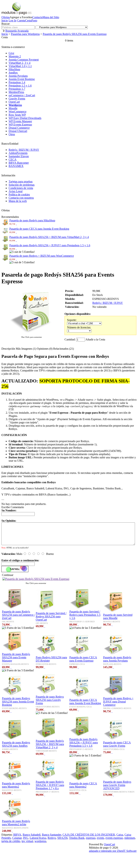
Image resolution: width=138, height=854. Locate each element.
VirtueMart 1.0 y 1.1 (20, 66)
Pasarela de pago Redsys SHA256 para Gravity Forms (50, 700)
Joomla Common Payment (24, 59)
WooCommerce (17, 111)
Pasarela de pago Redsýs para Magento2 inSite (16, 823)
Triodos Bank (76, 837)
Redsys (52, 837)
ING (25, 837)
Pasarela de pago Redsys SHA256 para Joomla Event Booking (18, 701)
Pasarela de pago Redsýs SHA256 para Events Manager (16, 657)
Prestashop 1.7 (17, 88)
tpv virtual (27, 841)
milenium (129, 837)
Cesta (28, 20)
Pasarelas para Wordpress (25, 34)
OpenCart (14, 101)
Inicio (4, 20)
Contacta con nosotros (21, 197)
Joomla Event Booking (22, 79)
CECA (13, 159)
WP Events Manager (20, 121)
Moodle (13, 108)
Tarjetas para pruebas (21, 181)
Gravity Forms (17, 98)
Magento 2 (15, 56)
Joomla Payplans (18, 75)
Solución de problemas (21, 184)
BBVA (17, 834)
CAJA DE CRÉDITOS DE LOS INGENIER (89, 834)
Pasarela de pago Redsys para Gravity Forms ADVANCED (117, 785)
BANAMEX (16, 166)
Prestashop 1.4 (17, 82)
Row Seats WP (17, 114)
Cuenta (21, 20)
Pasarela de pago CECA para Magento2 (83, 785)
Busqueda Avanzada (17, 30)
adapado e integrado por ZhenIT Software (113, 850)
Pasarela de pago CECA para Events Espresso (83, 659)
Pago (34, 20)
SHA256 (62, 837)
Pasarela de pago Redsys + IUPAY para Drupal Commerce (118, 701)
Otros (12, 134)
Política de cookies (19, 194)
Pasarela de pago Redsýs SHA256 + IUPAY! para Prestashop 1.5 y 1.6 (49, 245)
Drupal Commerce (19, 127)
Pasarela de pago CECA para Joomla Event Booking (39, 228)
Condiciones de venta (21, 188)
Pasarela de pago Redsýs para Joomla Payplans (117, 659)
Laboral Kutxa (38, 837)
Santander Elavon (19, 156)
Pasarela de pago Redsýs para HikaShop (32, 220)
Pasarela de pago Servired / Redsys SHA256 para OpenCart (51, 616)
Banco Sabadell (31, 834)
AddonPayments (18, 153)
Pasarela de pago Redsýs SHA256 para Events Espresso (75, 34)
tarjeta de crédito (10, 841)
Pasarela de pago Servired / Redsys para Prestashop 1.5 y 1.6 (84, 615)
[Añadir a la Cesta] (16, 223)
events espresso (114, 837)
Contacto (37, 17)
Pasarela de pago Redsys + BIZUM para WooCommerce (41, 255)
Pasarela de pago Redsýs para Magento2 (16, 785)
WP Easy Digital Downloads (25, 118)
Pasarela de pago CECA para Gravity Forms (117, 744)
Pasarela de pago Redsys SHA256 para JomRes (16, 744)
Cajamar (17, 837)
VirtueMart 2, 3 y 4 (19, 62)
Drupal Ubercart (18, 131)
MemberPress (16, 92)
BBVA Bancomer (19, 162)
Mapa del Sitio (51, 17)
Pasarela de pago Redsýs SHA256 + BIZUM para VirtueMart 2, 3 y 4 (49, 237)
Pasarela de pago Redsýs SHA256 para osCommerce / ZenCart (18, 615)
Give (11, 53)
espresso (90, 837)
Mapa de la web (18, 201)
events (100, 837)
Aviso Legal (15, 191)
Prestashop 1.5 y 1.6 (20, 85)
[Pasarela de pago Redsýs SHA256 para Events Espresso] (31, 333)
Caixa (119, 834)
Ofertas (5, 17)
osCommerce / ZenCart (22, 95)
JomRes (13, 72)
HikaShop (14, 69)
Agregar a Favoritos (21, 17)
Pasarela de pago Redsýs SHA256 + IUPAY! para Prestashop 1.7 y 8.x (50, 785)
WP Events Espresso (20, 124)
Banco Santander (51, 834)
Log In (12, 20)
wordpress (40, 841)
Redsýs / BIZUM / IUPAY (24, 149)
